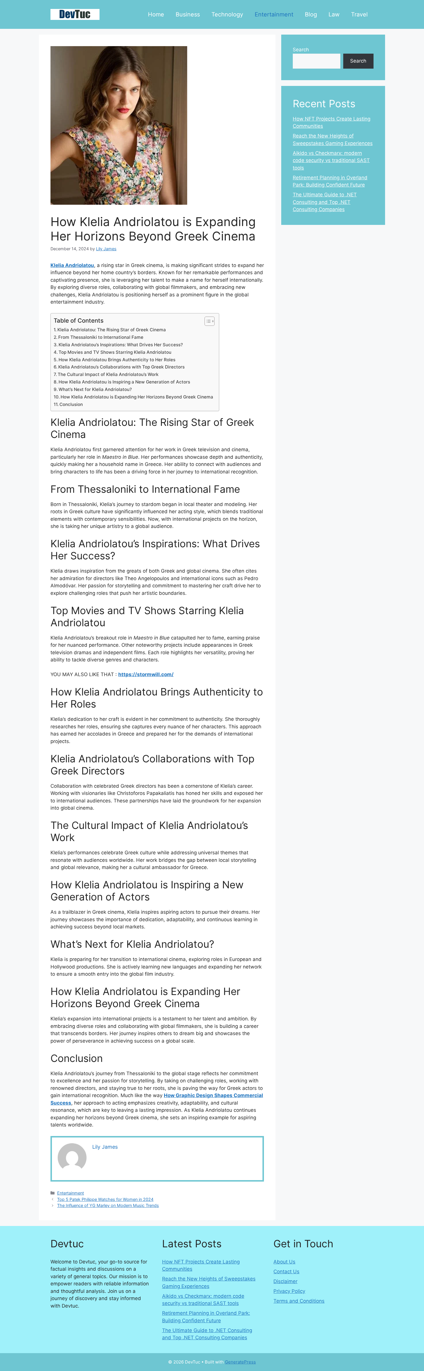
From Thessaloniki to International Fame (100, 337)
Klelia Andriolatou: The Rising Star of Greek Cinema (111, 329)
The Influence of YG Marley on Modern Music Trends (108, 1205)
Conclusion (71, 404)
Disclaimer (285, 1281)
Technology (227, 14)
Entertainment (274, 14)
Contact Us (286, 1271)
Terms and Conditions (298, 1301)
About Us (284, 1262)
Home (156, 14)
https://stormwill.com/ (146, 674)
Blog (311, 14)
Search (301, 49)
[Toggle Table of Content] (206, 321)
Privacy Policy (289, 1291)
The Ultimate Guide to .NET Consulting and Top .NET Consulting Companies (325, 202)
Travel (359, 14)
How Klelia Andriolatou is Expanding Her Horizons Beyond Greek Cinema (137, 397)
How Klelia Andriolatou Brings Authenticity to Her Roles (117, 359)
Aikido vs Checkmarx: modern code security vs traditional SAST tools (331, 160)
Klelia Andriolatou (72, 265)
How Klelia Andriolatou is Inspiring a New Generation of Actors (124, 382)
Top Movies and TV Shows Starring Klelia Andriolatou (115, 352)
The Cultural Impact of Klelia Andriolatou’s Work (108, 374)
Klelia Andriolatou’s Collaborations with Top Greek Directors (121, 367)
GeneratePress (240, 1362)
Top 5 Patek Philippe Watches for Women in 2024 (105, 1199)
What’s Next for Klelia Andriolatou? (95, 389)
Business (188, 14)
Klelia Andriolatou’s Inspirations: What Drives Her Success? (121, 344)
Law (334, 14)
